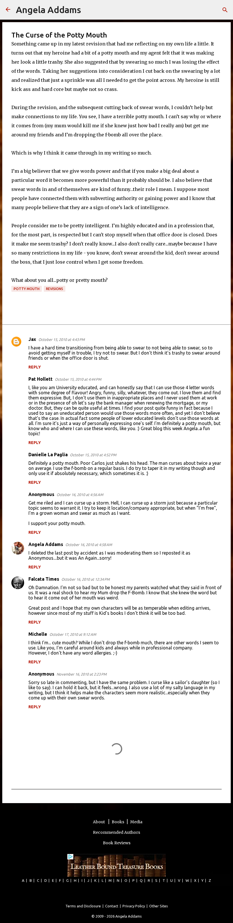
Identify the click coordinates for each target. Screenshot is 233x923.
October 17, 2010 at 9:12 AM (72, 634)
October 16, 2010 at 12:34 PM (85, 579)
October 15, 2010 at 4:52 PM (93, 455)
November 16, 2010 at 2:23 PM (82, 674)
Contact (111, 906)
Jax (32, 339)
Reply (34, 367)
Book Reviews (116, 842)
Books (118, 821)
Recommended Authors (116, 832)
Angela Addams (48, 10)
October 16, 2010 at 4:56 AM (80, 495)
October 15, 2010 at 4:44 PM (78, 379)
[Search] (89, 10)
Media (136, 821)
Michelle (37, 634)
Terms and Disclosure (83, 906)
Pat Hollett (40, 379)
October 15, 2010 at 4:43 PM (61, 339)
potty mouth (26, 289)
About (99, 821)
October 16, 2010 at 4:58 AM (88, 545)
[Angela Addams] (8, 10)
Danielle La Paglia (48, 454)
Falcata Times (43, 579)
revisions (54, 289)
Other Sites (158, 906)
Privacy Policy (133, 906)
